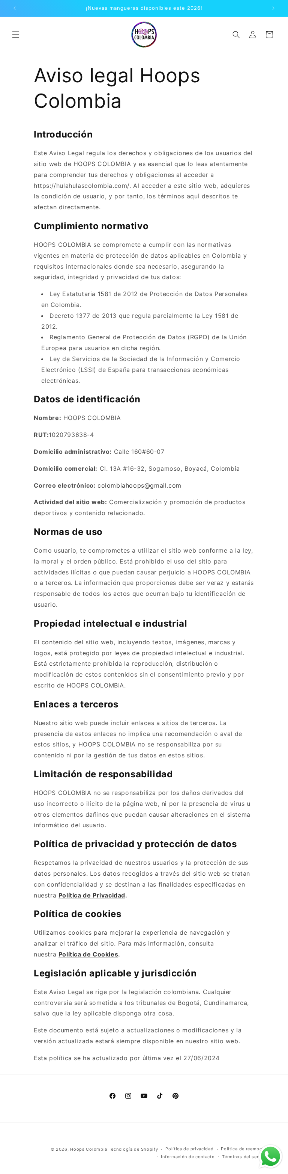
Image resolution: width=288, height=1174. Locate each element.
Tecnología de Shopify (133, 1149)
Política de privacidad (189, 1148)
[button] (16, 34)
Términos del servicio (245, 1156)
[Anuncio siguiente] (273, 8)
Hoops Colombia (88, 1149)
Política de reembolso (245, 1148)
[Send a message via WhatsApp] (270, 1156)
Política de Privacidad (91, 895)
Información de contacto (187, 1156)
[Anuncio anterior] (14, 8)
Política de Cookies (88, 954)
